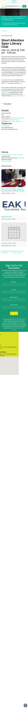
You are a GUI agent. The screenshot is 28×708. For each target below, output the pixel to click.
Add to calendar (8, 103)
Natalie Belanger (5, 126)
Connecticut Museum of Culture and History (11, 154)
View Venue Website (6, 161)
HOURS (14, 0)
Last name (14, 289)
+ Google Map (21, 158)
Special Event (15, 119)
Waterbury (18, 121)
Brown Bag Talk (7, 119)
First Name (14, 282)
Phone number (14, 304)
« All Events (4, 30)
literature (9, 121)
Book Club (12, 118)
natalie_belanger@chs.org (18, 95)
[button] (24, 6)
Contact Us (14, 2)
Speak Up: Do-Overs (6, 216)
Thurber (13, 121)
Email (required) (14, 297)
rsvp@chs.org (4, 92)
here (6, 83)
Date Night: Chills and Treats (8, 243)
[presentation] (13, 178)
